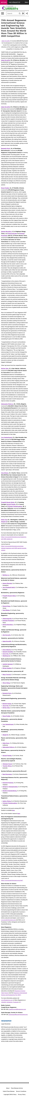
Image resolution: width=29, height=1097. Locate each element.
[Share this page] (27, 13)
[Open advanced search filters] (23, 13)
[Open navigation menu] (2, 13)
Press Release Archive (17, 1088)
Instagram (9, 1002)
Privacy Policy (21, 1094)
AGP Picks (4, 2)
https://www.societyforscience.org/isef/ (12, 880)
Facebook (15, 1002)
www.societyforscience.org (8, 920)
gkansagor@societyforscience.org (18, 1014)
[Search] (19, 13)
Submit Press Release (8, 1091)
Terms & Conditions (21, 1091)
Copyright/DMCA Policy (10, 1094)
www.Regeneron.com (7, 1000)
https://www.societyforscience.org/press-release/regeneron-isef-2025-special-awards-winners (14, 548)
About (8, 1088)
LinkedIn (3, 1002)
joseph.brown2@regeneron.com (17, 1009)
